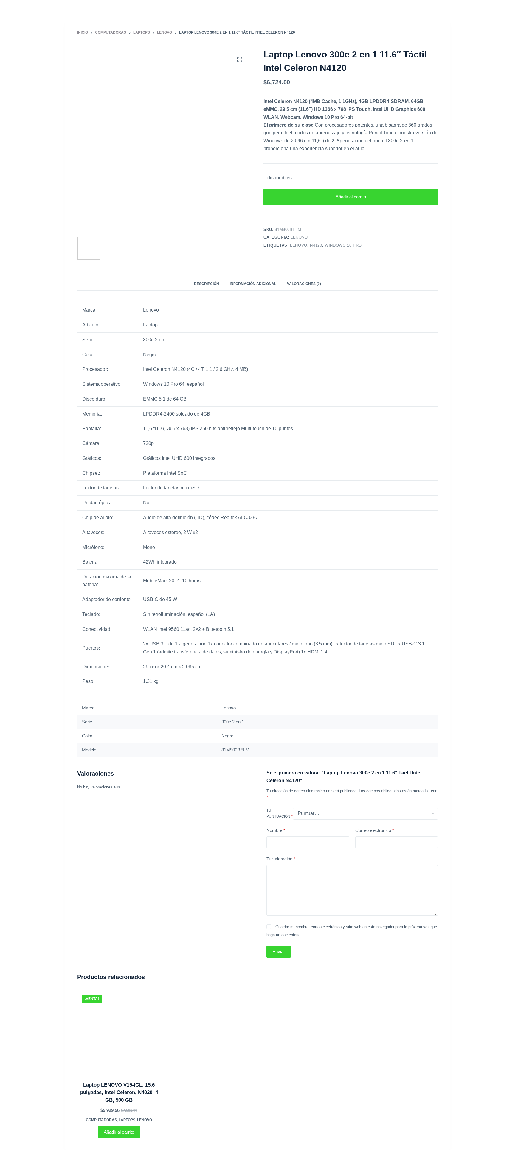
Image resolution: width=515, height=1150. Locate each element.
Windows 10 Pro (343, 245)
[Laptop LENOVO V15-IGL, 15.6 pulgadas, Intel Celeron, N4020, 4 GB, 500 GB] (119, 1032)
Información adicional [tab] (253, 284)
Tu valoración (280, 858)
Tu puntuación (279, 813)
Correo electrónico (374, 830)
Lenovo (299, 237)
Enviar (278, 951)
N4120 (316, 245)
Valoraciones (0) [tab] (304, 284)
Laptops (127, 1120)
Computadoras (101, 1120)
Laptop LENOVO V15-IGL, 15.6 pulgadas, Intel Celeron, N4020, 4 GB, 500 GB (119, 1092)
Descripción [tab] (206, 284)
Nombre (275, 830)
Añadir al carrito (351, 196)
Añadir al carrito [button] (119, 1132)
